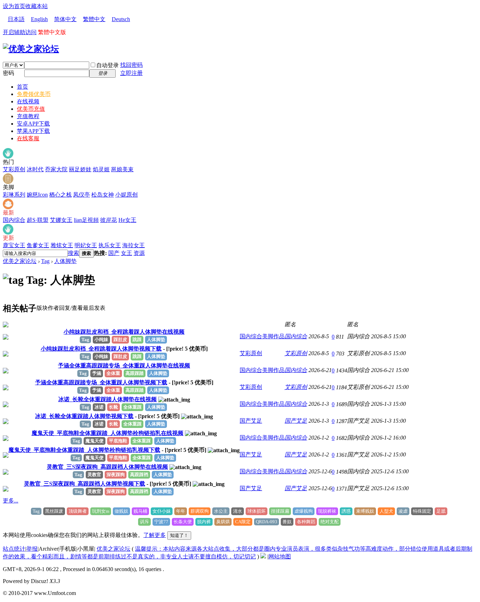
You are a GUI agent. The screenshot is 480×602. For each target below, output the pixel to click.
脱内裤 (204, 521)
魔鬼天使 (94, 440)
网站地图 (279, 556)
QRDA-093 (266, 521)
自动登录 (107, 65)
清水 (237, 511)
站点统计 (14, 549)
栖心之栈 (60, 195)
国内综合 (14, 220)
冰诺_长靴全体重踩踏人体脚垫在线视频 (107, 399)
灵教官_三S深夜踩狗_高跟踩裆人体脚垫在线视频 (107, 467)
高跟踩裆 (139, 474)
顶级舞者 (78, 511)
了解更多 (154, 535)
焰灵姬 (101, 169)
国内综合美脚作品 (262, 336)
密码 (8, 73)
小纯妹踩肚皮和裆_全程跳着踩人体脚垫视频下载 (101, 349)
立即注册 (131, 73)
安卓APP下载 (33, 124)
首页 (22, 87)
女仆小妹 (162, 511)
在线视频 (28, 101)
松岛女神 (102, 195)
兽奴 (287, 521)
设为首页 (14, 6)
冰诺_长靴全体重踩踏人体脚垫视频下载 (84, 416)
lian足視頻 (86, 220)
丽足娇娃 (80, 169)
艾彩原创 (14, 169)
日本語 (16, 19)
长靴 (113, 407)
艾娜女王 (61, 220)
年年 (180, 511)
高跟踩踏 (134, 373)
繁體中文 (94, 19)
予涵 (96, 373)
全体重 (113, 373)
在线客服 (28, 138)
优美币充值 (31, 109)
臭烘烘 (223, 521)
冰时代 (35, 169)
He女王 (127, 220)
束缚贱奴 (365, 511)
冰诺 (99, 407)
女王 (126, 253)
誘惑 (346, 511)
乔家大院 (56, 169)
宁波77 (161, 521)
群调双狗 (199, 511)
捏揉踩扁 (280, 511)
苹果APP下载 (33, 131)
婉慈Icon (37, 195)
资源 (139, 253)
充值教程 (28, 116)
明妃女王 (85, 245)
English (39, 19)
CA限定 (243, 521)
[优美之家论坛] (31, 48)
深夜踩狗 (115, 474)
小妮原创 (126, 195)
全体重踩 (132, 407)
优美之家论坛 (20, 261)
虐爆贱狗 (303, 511)
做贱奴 (121, 511)
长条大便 (183, 521)
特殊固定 (422, 511)
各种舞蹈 (306, 521)
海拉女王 (133, 245)
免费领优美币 (34, 94)
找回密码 (131, 65)
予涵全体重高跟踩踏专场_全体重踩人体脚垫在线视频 (124, 366)
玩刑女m (100, 511)
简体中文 (65, 19)
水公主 (221, 511)
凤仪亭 (81, 195)
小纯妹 (101, 339)
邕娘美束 (122, 169)
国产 (113, 253)
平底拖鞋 (118, 440)
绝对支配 (329, 521)
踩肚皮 (120, 339)
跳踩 (137, 339)
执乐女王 (109, 245)
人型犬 (386, 511)
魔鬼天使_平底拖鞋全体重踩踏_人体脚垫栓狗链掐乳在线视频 (107, 433)
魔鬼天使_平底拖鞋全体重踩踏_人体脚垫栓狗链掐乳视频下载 (84, 450)
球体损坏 (256, 511)
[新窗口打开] (5, 325)
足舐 (441, 511)
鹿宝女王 (14, 245)
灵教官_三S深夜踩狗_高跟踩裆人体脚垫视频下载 (84, 484)
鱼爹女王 (38, 245)
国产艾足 (251, 421)
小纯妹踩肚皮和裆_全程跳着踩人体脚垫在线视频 (124, 332)
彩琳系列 (14, 195)
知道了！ (179, 535)
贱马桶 (140, 511)
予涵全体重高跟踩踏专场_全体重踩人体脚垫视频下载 (101, 382)
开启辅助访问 (20, 32)
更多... (10, 501)
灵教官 (94, 474)
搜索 (73, 253)
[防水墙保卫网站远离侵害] (263, 556)
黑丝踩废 (54, 511)
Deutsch (121, 19)
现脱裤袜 (327, 511)
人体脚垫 (65, 261)
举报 (32, 549)
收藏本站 (36, 6)
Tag (45, 261)
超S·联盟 (37, 220)
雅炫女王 (62, 245)
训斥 (144, 521)
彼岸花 (108, 220)
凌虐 (403, 511)
